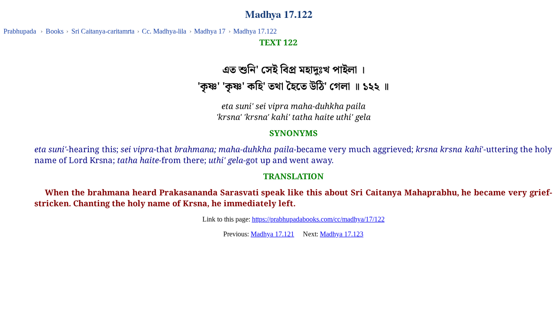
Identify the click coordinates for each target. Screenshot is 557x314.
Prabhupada (19, 31)
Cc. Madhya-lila (164, 31)
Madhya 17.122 (255, 31)
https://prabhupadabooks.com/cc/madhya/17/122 (318, 219)
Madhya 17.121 (272, 234)
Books (55, 31)
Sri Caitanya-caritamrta (102, 31)
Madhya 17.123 (341, 234)
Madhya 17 (209, 31)
